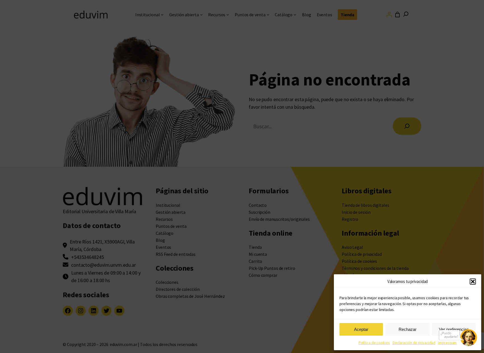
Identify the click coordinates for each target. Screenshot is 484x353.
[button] (473, 281)
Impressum (447, 342)
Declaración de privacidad (414, 342)
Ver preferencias (454, 329)
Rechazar (407, 329)
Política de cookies (374, 342)
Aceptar (361, 329)
